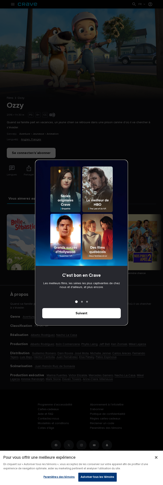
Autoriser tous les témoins (97, 477)
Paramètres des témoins (59, 477)
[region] (81, 468)
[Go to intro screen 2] (82, 302)
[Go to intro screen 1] (76, 302)
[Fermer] (156, 457)
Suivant (81, 313)
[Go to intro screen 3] (87, 302)
